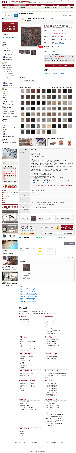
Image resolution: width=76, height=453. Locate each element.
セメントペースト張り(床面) (26, 407)
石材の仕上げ (23, 337)
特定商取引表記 (54, 442)
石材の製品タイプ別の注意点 (27, 380)
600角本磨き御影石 (7, 77)
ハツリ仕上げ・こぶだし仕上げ (27, 348)
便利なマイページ (7, 202)
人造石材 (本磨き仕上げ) (8, 54)
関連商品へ (55, 73)
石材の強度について (25, 358)
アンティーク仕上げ (25, 350)
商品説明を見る (47, 73)
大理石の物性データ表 (50, 341)
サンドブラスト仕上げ (25, 345)
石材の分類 (23, 316)
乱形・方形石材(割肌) (50, 403)
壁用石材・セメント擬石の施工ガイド (54, 414)
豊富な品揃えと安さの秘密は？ (10, 192)
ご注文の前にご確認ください (27, 230)
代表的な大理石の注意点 (51, 358)
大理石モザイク (6, 109)
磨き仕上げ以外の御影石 (26, 385)
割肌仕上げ (22, 347)
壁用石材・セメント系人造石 (9, 47)
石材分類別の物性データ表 (51, 339)
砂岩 (46, 326)
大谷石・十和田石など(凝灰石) (52, 330)
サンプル (66, 7)
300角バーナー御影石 (7, 67)
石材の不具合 (23, 435)
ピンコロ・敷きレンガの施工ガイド (53, 423)
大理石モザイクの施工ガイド (52, 421)
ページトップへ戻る (70, 257)
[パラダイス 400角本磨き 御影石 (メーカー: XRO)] (31, 36)
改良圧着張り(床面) (24, 405)
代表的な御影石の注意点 (26, 375)
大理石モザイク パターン (8, 111)
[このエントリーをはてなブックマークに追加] (20, 237)
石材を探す (6, 18)
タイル (7, 5)
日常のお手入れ (24, 431)
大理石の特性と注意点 (51, 354)
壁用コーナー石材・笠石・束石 (9, 127)
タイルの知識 (19, 443)
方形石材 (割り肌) (6, 50)
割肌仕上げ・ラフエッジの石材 (27, 386)
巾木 (4, 123)
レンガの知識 (35, 443)
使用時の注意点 (24, 433)
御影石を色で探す (9, 85)
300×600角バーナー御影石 (8, 75)
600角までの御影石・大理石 (52, 407)
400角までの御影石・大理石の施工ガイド (55, 418)
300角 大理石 (5, 91)
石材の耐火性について (25, 362)
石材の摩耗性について (25, 360)
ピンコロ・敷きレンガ (50, 411)
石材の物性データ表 (50, 337)
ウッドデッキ (44, 5)
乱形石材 (22, 388)
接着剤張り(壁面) (24, 403)
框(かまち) (5, 129)
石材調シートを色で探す (10, 142)
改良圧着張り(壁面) (24, 402)
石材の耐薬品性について (26, 365)
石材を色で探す (8, 59)
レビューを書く (70, 243)
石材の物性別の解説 (25, 354)
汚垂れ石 (5, 131)
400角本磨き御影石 (7, 69)
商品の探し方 (6, 196)
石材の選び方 (48, 380)
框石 (46, 412)
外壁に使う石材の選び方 (51, 383)
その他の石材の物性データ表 (52, 345)
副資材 (68, 5)
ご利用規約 (46, 442)
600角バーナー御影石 (7, 79)
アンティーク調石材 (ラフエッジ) (10, 52)
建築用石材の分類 (24, 321)
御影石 (21, 286)
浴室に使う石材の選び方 (51, 386)
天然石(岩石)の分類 (24, 319)
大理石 (47, 319)
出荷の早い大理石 (9, 101)
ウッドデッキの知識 (45, 443)
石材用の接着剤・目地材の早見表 (28, 409)
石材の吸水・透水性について (27, 356)
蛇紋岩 (47, 322)
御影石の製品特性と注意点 (26, 373)
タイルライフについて (8, 194)
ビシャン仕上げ (24, 343)
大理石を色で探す (9, 104)
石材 (20, 5)
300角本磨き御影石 (7, 65)
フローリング (56, 5)
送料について (61, 7)
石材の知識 (27, 443)
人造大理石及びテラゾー (51, 333)
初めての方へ (47, 7)
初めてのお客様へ (7, 190)
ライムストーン (6, 99)
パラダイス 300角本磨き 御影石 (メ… (26, 275)
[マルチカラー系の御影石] (28, 82)
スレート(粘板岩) (49, 328)
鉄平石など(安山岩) (50, 331)
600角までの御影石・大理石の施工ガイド (55, 420)
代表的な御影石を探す (50, 395)
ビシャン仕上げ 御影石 (8, 81)
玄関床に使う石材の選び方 (51, 392)
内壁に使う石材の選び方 (51, 385)
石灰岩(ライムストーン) (51, 321)
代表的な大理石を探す (50, 394)
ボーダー (5, 121)
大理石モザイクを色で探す (11, 116)
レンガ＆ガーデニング (32, 5)
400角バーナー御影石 (7, 71)
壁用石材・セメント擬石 (51, 402)
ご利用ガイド (54, 7)
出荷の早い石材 (8, 57)
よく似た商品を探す (64, 73)
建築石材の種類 (49, 316)
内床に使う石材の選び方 (51, 390)
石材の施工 (23, 399)
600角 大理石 (5, 97)
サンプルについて (7, 200)
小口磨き (5, 125)
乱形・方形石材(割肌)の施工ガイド (53, 416)
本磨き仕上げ (23, 339)
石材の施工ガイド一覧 (51, 399)
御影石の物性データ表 (50, 343)
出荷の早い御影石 (9, 83)
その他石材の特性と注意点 (52, 370)
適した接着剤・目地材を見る (58, 43)
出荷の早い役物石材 (9, 134)
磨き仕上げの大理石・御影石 (27, 383)
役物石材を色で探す (9, 136)
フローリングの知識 (56, 443)
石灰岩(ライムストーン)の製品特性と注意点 (55, 373)
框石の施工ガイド (49, 425)
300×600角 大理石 (7, 95)
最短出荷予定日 (48, 58)
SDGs (61, 442)
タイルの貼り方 (63, 237)
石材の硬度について (25, 367)
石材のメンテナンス (25, 428)
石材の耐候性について (25, 364)
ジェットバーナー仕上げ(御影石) (28, 341)
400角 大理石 (5, 93)
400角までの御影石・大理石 (52, 405)
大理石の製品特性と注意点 (51, 356)
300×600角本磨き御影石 (8, 73)
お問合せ (71, 7)
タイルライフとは (16, 442)
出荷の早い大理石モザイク (11, 113)
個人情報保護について (36, 442)
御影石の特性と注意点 (26, 370)
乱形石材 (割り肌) (6, 49)
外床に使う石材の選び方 (51, 388)
